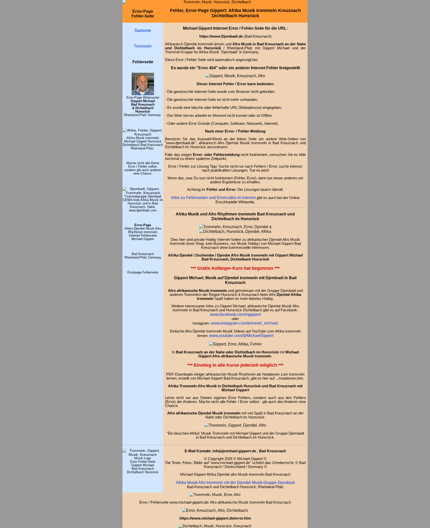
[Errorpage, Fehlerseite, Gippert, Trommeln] (235, 75)
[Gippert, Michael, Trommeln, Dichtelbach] (142, 455)
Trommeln (143, 46)
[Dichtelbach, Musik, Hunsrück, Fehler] (235, 231)
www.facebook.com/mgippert (235, 314)
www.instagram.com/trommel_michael (244, 323)
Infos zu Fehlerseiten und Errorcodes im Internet (213, 197)
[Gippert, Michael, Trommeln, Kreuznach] (143, 94)
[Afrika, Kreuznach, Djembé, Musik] (142, 134)
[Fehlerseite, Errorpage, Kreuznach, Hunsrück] (233, 226)
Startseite (142, 30)
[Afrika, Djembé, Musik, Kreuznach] (235, 425)
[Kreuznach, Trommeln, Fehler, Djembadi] (235, 344)
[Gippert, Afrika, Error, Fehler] (215, 510)
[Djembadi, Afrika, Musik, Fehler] (142, 193)
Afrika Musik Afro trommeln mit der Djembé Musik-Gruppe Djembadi (235, 482)
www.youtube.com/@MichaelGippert (241, 335)
